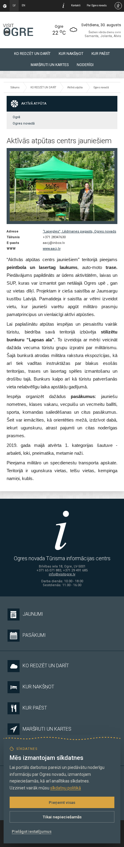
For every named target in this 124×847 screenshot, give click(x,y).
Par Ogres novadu (97, 5)
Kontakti (76, 5)
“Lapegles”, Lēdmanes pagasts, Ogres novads (79, 231)
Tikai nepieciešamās (62, 816)
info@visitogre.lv (62, 574)
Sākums (15, 87)
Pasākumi (34, 635)
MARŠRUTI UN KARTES (50, 65)
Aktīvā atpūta (75, 87)
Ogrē (16, 117)
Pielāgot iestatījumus (31, 831)
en (23, 5)
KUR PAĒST (100, 54)
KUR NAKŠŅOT (71, 54)
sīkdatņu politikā (65, 787)
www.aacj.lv (51, 249)
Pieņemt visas (62, 802)
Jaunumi (33, 614)
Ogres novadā (101, 87)
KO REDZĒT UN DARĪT (32, 54)
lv (14, 5)
